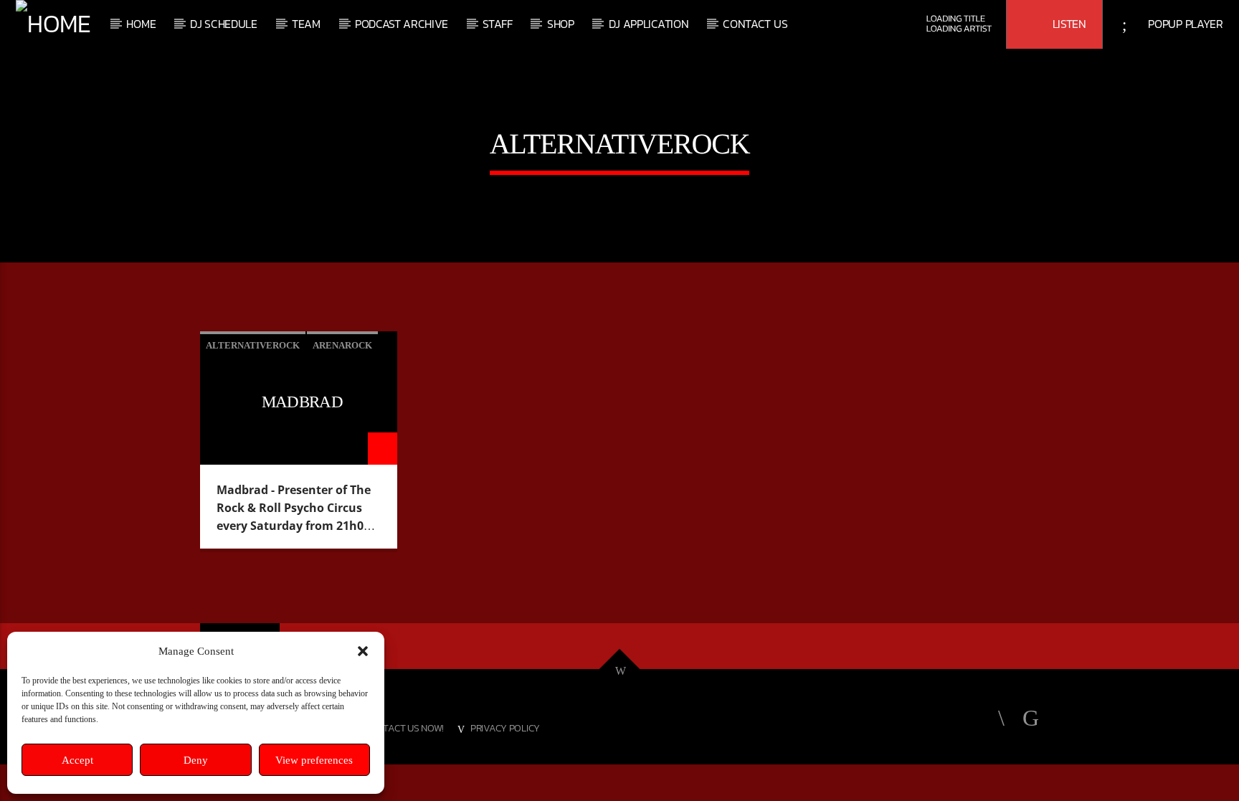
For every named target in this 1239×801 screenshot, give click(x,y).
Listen (1068, 23)
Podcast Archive (401, 23)
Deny (196, 760)
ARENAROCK (342, 345)
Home (141, 23)
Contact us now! (404, 728)
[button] (363, 651)
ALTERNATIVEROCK (253, 345)
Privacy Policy (505, 728)
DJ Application (649, 23)
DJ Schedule (223, 23)
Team (306, 23)
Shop (560, 23)
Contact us (755, 23)
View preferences (314, 760)
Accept (77, 760)
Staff (497, 23)
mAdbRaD (302, 402)
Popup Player (1184, 23)
